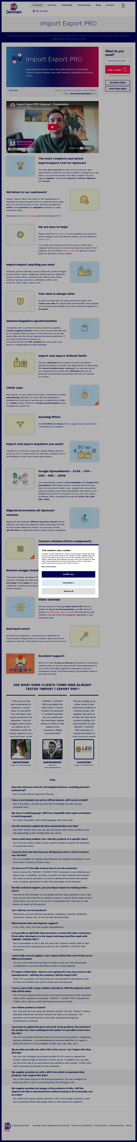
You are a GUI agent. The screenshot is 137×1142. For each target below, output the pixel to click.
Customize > (68, 583)
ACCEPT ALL (68, 574)
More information (49, 566)
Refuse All (68, 591)
